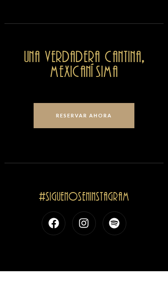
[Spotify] (114, 223)
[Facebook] (53, 223)
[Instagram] (84, 223)
